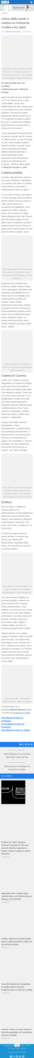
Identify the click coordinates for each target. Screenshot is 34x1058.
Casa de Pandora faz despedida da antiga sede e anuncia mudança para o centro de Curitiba (16, 987)
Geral (4, 13)
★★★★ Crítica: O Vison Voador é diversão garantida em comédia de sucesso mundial (16, 1032)
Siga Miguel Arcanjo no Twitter (15, 730)
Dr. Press (22, 1052)
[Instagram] (23, 744)
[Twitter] (29, 744)
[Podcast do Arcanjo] (32, 744)
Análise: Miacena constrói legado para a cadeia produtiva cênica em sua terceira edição (16, 942)
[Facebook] (26, 744)
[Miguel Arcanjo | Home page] (6, 2)
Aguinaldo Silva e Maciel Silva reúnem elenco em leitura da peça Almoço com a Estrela (16, 896)
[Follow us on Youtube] (20, 744)
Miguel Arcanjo (13, 32)
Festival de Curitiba (21, 713)
